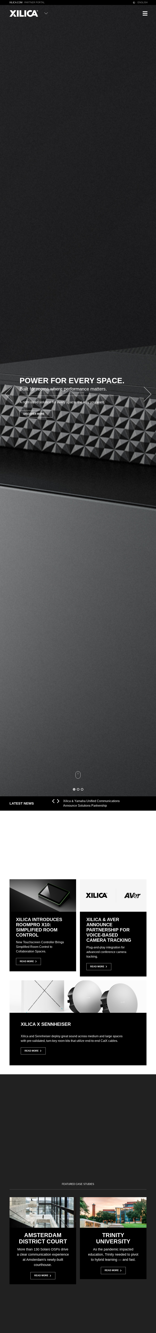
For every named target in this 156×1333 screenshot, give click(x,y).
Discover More (34, 413)
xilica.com (15, 2)
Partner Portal (34, 2)
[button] (145, 13)
